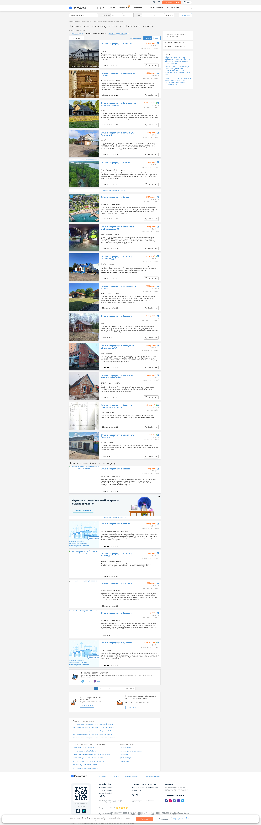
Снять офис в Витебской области (84, 747)
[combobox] (83, 15)
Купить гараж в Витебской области (85, 768)
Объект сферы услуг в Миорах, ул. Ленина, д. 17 (117, 436)
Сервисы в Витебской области (95, 34)
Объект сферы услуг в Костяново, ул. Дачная (118, 287)
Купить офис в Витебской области (85, 751)
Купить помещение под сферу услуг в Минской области (92, 734)
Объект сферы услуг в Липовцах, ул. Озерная (118, 74)
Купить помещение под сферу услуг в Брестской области (93, 724)
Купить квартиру (126, 747)
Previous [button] (71, 54)
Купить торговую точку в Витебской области (88, 761)
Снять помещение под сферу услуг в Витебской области (92, 754)
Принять (144, 819)
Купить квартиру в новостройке (131, 751)
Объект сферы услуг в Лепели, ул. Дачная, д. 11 (117, 554)
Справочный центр (175, 795)
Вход (189, 2)
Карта (157, 38)
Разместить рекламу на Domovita (114, 190)
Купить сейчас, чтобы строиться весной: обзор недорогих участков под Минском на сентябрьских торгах (178, 81)
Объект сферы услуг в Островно (116, 469)
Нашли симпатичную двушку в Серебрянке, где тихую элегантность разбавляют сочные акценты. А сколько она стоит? (177, 71)
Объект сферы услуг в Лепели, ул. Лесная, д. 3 (117, 134)
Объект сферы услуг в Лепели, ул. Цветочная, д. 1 (117, 257)
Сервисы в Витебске (76, 34)
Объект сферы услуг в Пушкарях (116, 316)
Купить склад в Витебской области (85, 765)
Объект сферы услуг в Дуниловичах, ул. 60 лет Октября (118, 104)
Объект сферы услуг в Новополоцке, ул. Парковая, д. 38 (118, 228)
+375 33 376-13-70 (105, 790)
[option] (84, 54)
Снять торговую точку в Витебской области (88, 758)
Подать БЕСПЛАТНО (173, 2)
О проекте (102, 776)
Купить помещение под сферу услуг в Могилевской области (94, 738)
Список (148, 38)
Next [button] (96, 54)
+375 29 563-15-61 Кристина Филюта (145, 787)
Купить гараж (124, 761)
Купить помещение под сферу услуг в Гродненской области (94, 731)
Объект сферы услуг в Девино (115, 162)
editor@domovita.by (106, 793)
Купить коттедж (125, 758)
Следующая (127, 688)
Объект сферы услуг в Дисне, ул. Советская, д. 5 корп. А (116, 406)
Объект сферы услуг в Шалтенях (116, 43)
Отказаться (163, 819)
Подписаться (131, 707)
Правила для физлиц (152, 776)
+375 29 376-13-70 (105, 787)
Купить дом (124, 754)
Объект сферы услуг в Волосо (115, 197)
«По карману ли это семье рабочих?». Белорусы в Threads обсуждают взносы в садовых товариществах (177, 60)
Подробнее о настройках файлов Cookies (181, 819)
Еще (185, 15)
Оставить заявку (87, 706)
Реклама (116, 776)
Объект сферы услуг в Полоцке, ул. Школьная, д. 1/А (118, 347)
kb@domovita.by (137, 790)
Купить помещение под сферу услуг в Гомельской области (93, 727)
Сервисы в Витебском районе (118, 34)
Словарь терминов (131, 776)
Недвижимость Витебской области (81, 21)
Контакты (169, 784)
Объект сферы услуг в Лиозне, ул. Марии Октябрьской (117, 376)
